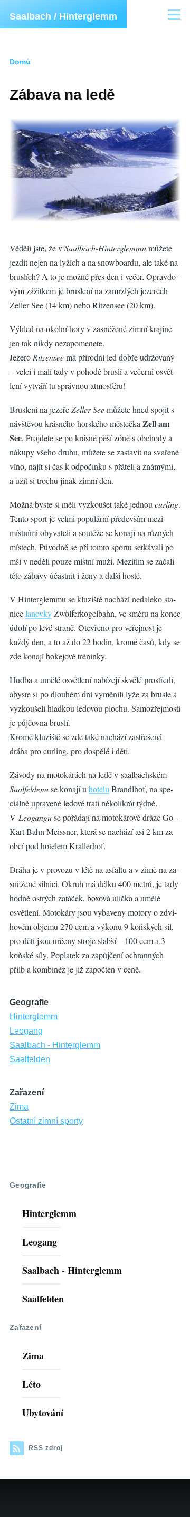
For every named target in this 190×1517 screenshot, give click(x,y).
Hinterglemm (34, 1016)
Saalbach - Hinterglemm (55, 1044)
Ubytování (42, 1412)
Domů (20, 61)
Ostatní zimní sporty (46, 1120)
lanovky (38, 613)
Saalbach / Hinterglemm (63, 16)
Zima (19, 1106)
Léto (31, 1384)
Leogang (26, 1030)
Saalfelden (30, 1059)
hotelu (99, 788)
